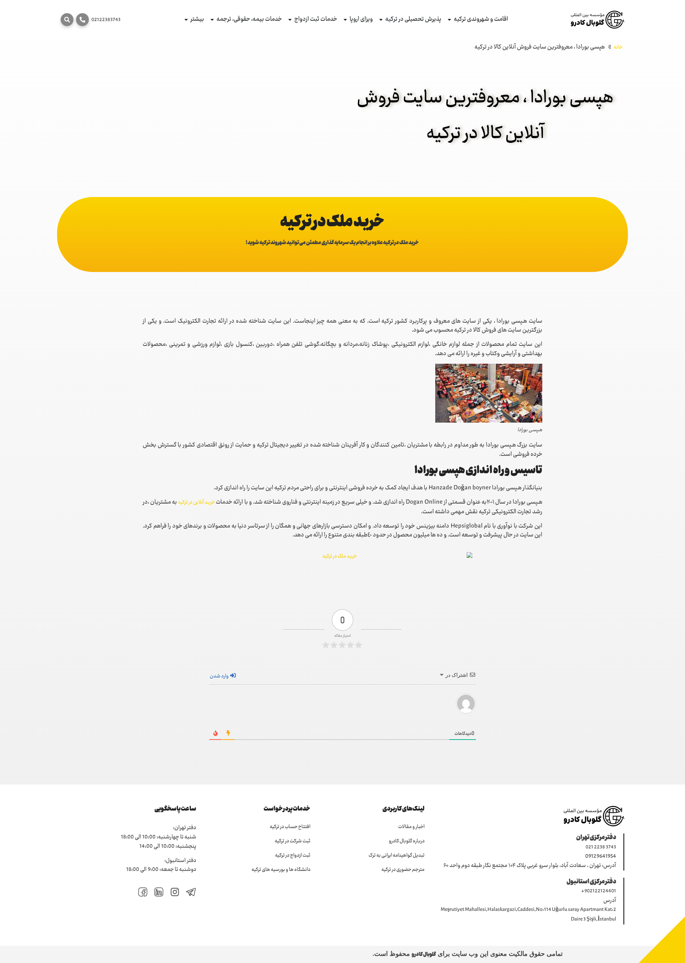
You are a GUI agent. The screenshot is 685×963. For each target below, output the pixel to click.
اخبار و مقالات (411, 827)
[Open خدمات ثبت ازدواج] (290, 20)
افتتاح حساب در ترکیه (290, 827)
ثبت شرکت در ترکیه (292, 841)
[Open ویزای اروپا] (345, 20)
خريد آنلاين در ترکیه (196, 502)
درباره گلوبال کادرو (407, 841)
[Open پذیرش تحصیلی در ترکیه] (381, 20)
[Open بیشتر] (186, 20)
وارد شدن (219, 676)
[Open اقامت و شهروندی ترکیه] (449, 20)
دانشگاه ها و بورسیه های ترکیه (281, 869)
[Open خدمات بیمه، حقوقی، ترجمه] (212, 20)
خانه (618, 47)
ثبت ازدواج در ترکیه (292, 855)
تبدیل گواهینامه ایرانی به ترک (397, 855)
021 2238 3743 (600, 847)
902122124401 (600, 891)
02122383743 (106, 20)
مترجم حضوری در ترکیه (403, 869)
